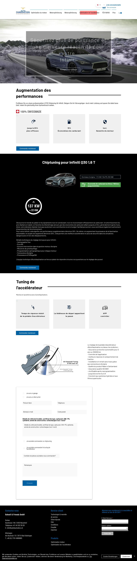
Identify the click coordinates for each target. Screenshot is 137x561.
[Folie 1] (68, 78)
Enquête (53, 527)
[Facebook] (135, 532)
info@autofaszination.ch (15, 528)
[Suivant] (127, 51)
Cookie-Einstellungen (110, 556)
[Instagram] (135, 543)
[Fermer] (134, 556)
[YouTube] (135, 538)
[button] (120, 13)
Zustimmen (126, 556)
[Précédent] (10, 51)
